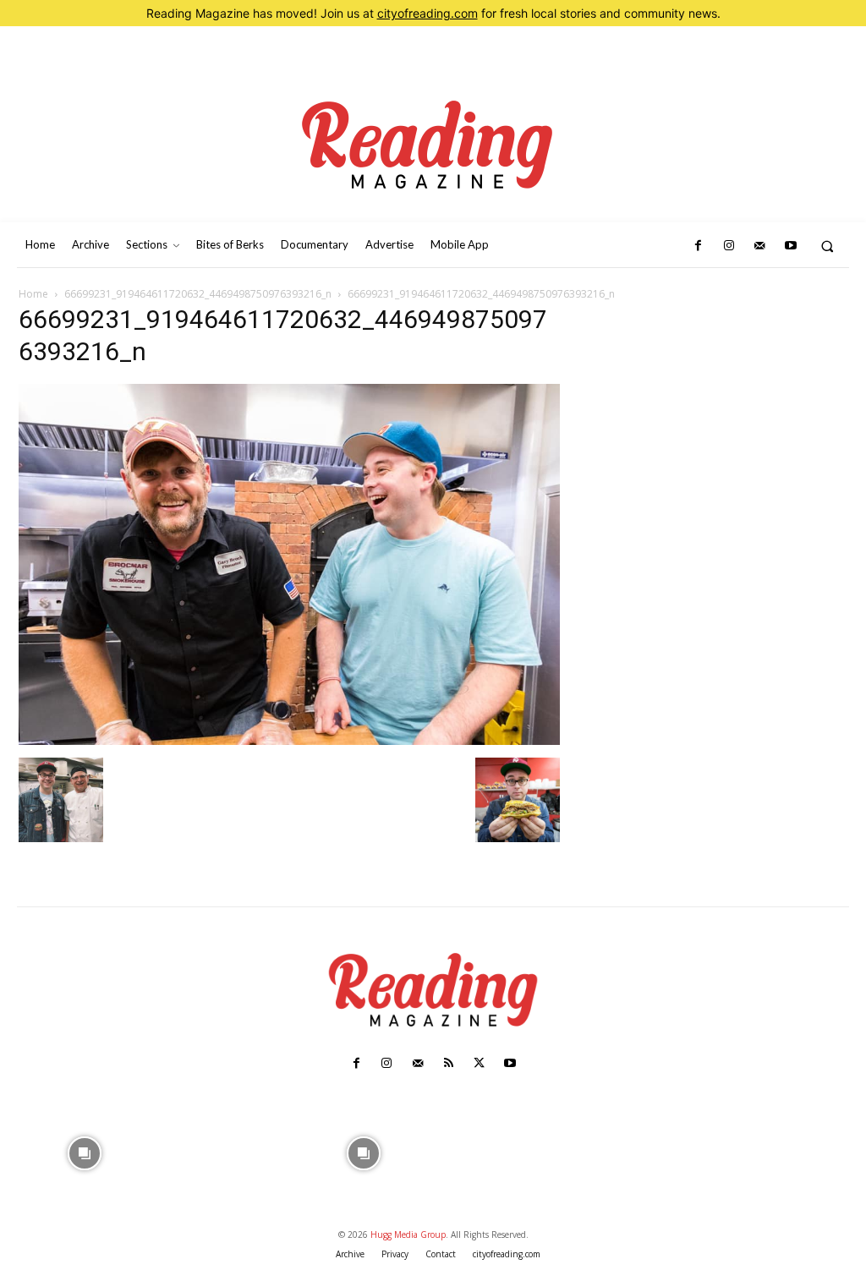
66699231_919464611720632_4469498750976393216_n (198, 294)
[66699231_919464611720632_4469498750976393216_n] (289, 740)
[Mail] (759, 246)
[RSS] (448, 1063)
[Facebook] (697, 246)
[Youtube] (790, 246)
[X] (478, 1063)
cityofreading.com (427, 13)
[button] (827, 245)
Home (33, 294)
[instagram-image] (85, 1151)
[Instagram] (729, 246)
